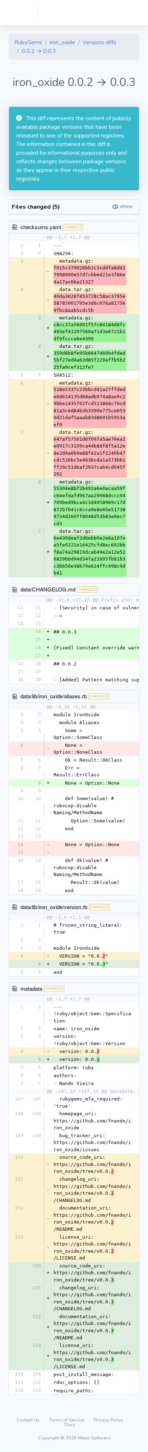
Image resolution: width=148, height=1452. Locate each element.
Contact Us (29, 1420)
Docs (69, 1424)
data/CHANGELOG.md (47, 589)
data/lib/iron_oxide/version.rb (53, 907)
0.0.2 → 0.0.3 (39, 51)
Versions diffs (99, 42)
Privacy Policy (108, 1420)
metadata (31, 988)
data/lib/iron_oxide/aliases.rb (53, 696)
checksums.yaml (40, 227)
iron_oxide (62, 42)
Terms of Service (67, 1420)
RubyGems (28, 42)
